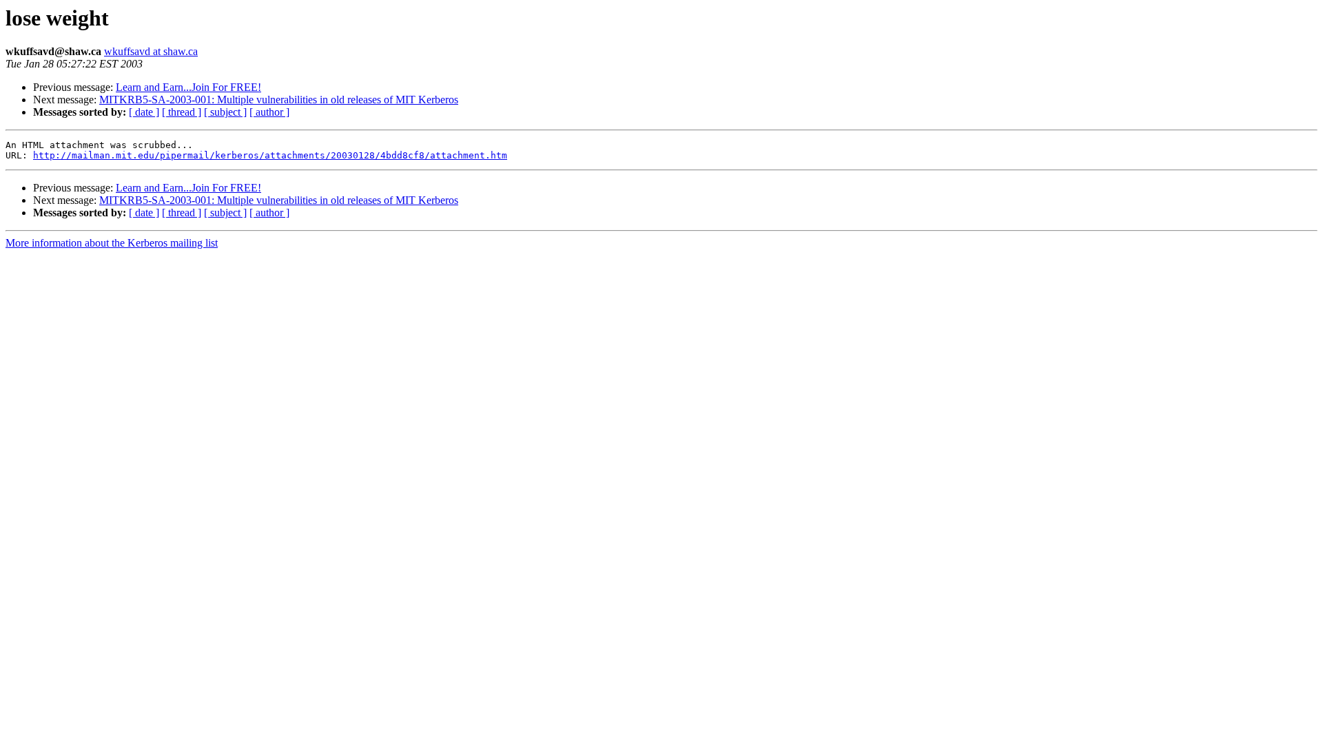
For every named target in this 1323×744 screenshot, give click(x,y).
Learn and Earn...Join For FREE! (188, 87)
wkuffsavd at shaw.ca (151, 51)
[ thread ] (181, 112)
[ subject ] (225, 112)
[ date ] (144, 112)
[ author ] (269, 112)
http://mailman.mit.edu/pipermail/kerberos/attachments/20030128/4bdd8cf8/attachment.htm (270, 155)
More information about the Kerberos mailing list (112, 243)
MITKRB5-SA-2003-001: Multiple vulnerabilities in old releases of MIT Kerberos (278, 99)
